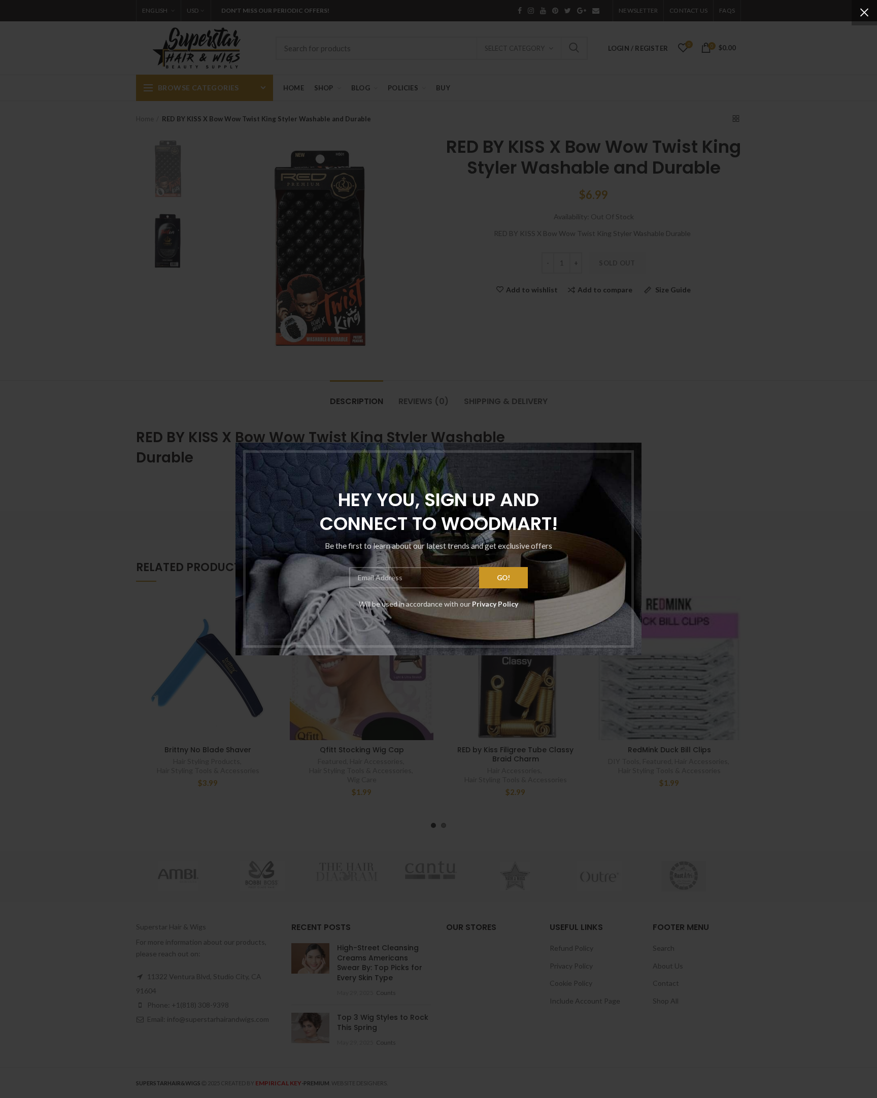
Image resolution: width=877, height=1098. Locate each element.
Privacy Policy (495, 604)
